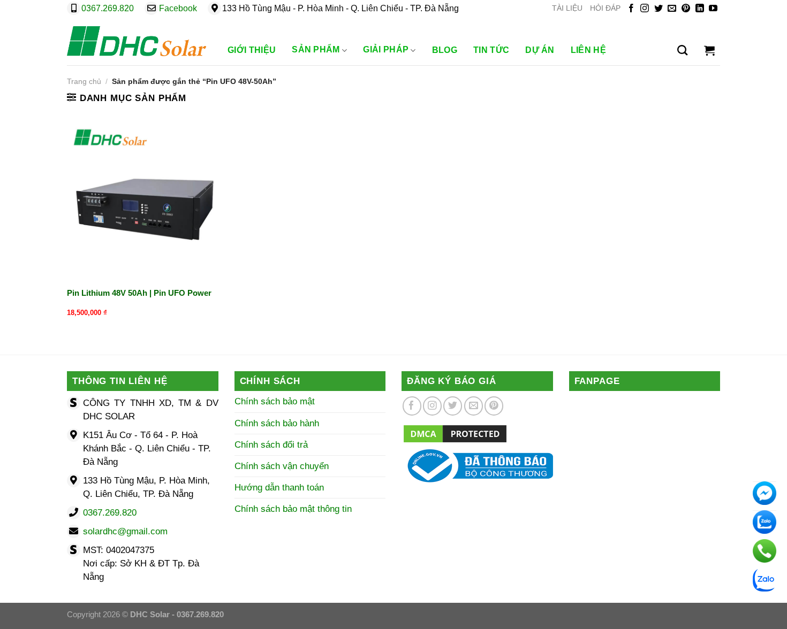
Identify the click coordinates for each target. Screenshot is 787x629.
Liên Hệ (588, 50)
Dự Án (540, 50)
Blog (444, 50)
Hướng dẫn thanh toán (279, 487)
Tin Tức (491, 50)
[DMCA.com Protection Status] (455, 433)
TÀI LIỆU (567, 8)
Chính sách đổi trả (271, 445)
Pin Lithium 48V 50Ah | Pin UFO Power (139, 292)
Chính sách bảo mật (274, 401)
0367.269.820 (107, 8)
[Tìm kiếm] (682, 50)
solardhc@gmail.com (125, 531)
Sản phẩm (316, 49)
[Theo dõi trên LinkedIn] (699, 8)
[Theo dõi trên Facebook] (631, 8)
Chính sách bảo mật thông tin (293, 509)
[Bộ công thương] (477, 465)
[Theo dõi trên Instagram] (644, 8)
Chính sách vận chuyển (281, 466)
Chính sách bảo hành (276, 423)
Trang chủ (84, 82)
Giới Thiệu (252, 50)
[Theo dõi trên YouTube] (713, 8)
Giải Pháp (385, 49)
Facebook (178, 8)
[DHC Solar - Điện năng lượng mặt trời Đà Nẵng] (136, 41)
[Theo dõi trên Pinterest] (686, 8)
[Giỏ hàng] (709, 50)
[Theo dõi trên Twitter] (658, 8)
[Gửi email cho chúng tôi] (672, 8)
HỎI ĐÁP (605, 8)
